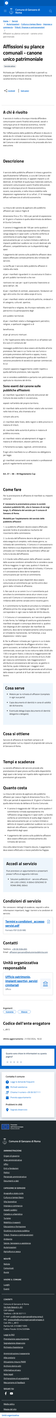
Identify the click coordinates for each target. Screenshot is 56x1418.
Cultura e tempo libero (31, 24)
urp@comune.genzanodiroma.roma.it (26, 1316)
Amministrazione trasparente (17, 1353)
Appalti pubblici (10, 1209)
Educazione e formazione (15, 1226)
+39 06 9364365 (19, 949)
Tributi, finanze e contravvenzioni (30, 27)
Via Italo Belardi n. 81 (13, 1307)
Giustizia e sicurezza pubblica (16, 1230)
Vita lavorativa (10, 1201)
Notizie (7, 1263)
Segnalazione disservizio (14, 1343)
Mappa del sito (10, 1409)
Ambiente (8, 1239)
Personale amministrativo (15, 1176)
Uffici (6, 1164)
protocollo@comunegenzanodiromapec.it (26, 1319)
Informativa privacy (12, 1370)
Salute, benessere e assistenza (17, 1243)
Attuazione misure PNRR (15, 1361)
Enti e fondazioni (11, 1168)
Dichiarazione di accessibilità (16, 1378)
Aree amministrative (13, 1160)
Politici (7, 1172)
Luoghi (7, 1284)
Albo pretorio (9, 1357)
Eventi (6, 1288)
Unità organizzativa (10, 1415)
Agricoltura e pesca (12, 1251)
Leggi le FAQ (9, 1334)
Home (5, 21)
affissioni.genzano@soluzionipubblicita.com (29, 952)
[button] (50, 11)
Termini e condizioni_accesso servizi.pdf (24, 923)
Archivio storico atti (12, 1365)
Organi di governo (11, 1155)
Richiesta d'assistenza (13, 1347)
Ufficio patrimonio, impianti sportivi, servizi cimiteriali (21, 980)
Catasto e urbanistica (13, 1214)
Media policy (9, 1404)
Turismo (7, 1218)
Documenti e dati (11, 1180)
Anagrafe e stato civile (13, 1193)
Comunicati (9, 1268)
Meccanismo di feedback (14, 1382)
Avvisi (6, 1272)
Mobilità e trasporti (12, 1222)
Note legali (8, 1374)
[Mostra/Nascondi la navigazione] (5, 10)
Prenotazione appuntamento (16, 1338)
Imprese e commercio (13, 1205)
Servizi (15, 21)
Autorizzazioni (13, 24)
